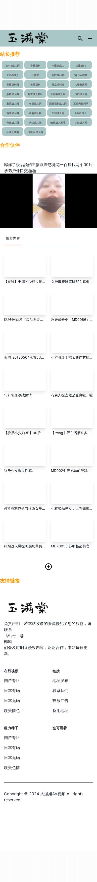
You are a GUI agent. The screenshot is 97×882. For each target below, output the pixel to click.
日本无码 (12, 700)
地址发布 (60, 680)
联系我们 (60, 690)
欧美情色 (12, 710)
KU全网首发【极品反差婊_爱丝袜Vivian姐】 (38, 319)
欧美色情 (12, 767)
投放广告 (60, 700)
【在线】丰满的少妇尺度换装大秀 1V (32, 281)
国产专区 (12, 680)
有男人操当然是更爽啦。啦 (72, 395)
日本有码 (12, 690)
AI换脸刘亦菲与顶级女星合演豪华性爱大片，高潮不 (44, 508)
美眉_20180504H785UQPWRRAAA (32, 357)
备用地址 (60, 710)
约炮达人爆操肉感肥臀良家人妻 (28, 546)
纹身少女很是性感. (18, 470)
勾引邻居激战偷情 (18, 395)
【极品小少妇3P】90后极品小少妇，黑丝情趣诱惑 (43, 433)
